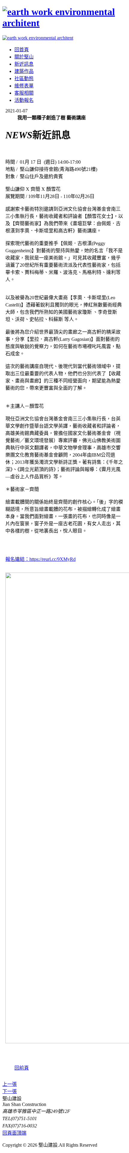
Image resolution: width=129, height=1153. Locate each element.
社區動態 (24, 78)
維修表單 (24, 85)
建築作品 (24, 71)
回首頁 (21, 49)
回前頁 (21, 1067)
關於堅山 (24, 56)
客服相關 (24, 93)
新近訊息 (24, 64)
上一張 (9, 1084)
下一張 (9, 1091)
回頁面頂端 (14, 1133)
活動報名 (24, 100)
